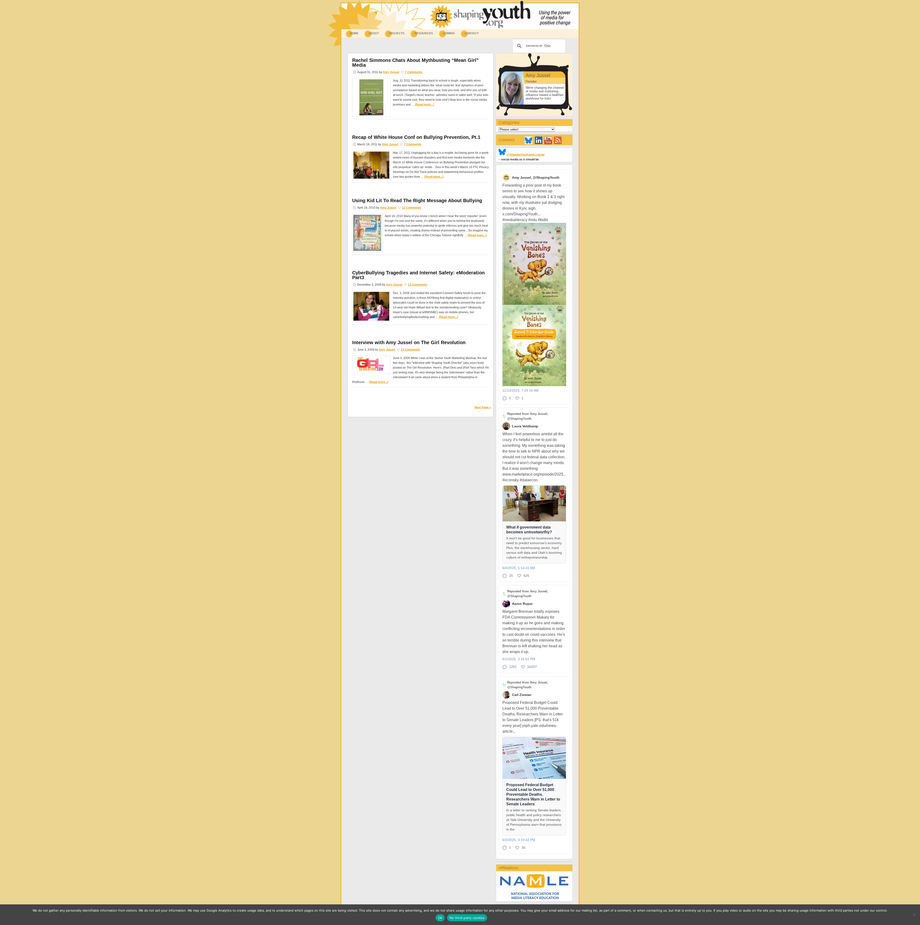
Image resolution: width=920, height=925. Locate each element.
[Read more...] (424, 104)
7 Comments (413, 72)
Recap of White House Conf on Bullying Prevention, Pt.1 (416, 137)
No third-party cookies (467, 918)
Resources (421, 34)
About (371, 34)
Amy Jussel (391, 72)
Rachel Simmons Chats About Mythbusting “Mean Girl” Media (415, 63)
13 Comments (417, 284)
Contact (472, 33)
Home (354, 33)
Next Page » (483, 407)
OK (440, 918)
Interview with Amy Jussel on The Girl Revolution (409, 342)
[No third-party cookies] (914, 914)
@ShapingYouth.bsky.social (525, 154)
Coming (449, 33)
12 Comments (411, 207)
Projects (396, 33)
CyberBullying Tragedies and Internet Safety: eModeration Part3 (418, 275)
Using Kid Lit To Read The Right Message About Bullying (417, 200)
